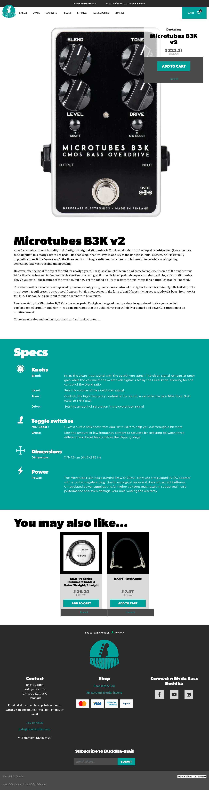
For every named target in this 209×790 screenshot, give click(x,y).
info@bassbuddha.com (34, 729)
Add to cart (173, 66)
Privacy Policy (30, 784)
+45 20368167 (34, 722)
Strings (82, 12)
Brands (119, 12)
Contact (42, 784)
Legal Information (11, 784)
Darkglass (173, 29)
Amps (36, 12)
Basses (23, 12)
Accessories (101, 12)
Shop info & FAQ (104, 685)
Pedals (67, 12)
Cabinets (51, 12)
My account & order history (104, 692)
